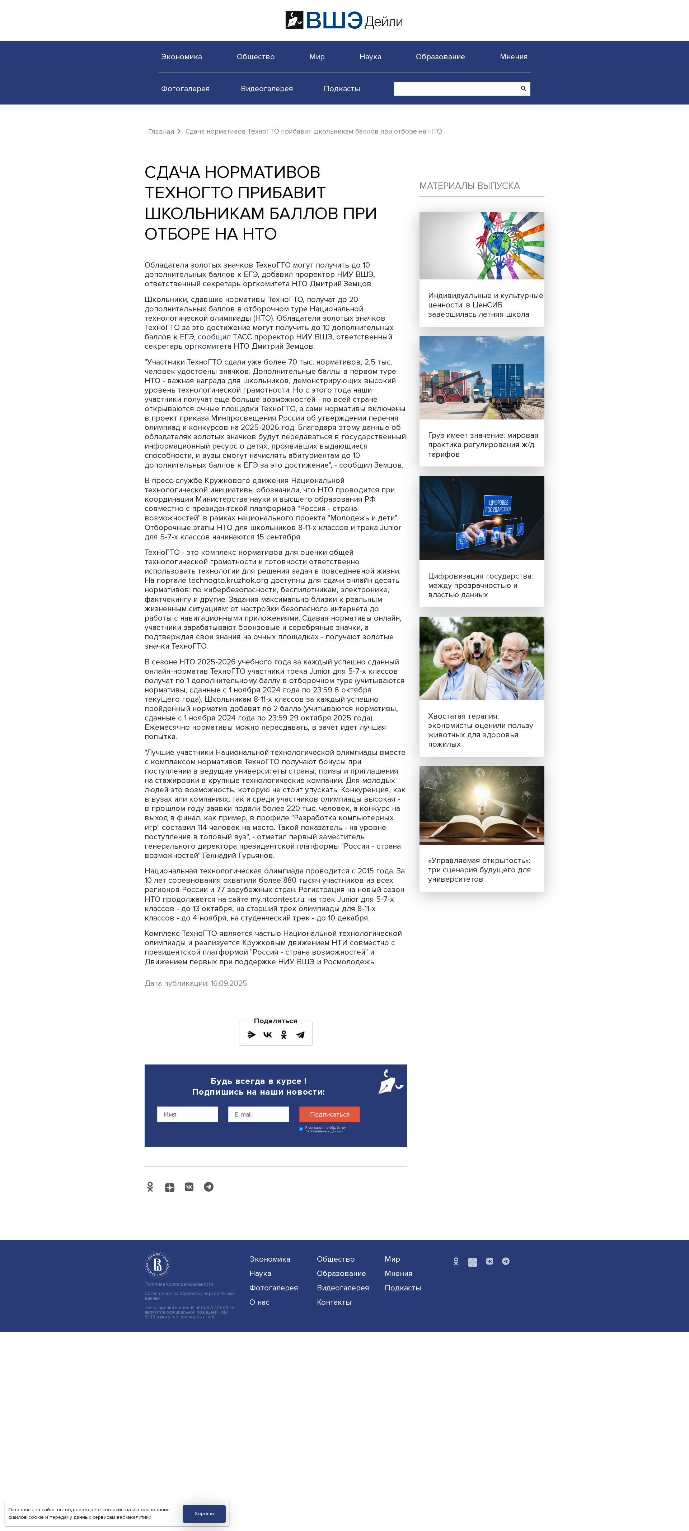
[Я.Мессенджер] (251, 1034)
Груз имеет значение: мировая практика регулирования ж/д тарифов (483, 445)
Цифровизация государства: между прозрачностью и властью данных (480, 585)
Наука (370, 56)
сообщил (215, 337)
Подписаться (330, 1114)
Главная (161, 131)
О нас (259, 1302)
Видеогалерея (267, 88)
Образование (440, 56)
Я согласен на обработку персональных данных (325, 1129)
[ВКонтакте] (267, 1034)
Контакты (334, 1302)
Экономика (181, 56)
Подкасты (342, 88)
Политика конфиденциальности (179, 1284)
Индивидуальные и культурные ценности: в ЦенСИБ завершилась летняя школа (485, 305)
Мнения (514, 56)
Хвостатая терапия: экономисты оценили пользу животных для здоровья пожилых (480, 730)
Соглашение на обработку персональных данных (189, 1296)
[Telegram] (300, 1034)
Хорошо (204, 1514)
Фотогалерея (185, 88)
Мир (317, 56)
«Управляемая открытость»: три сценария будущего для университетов (479, 870)
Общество (256, 56)
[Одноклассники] (283, 1034)
